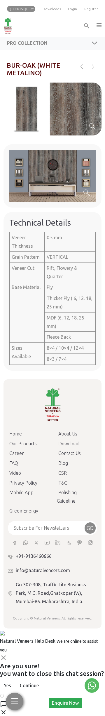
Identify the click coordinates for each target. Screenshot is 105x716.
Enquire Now (65, 703)
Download (68, 443)
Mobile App (21, 492)
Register (91, 9)
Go (90, 528)
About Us (67, 433)
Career (16, 453)
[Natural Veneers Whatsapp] (25, 542)
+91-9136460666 (34, 556)
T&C (62, 482)
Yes (7, 685)
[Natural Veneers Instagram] (90, 542)
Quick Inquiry (21, 9)
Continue (29, 685)
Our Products (23, 443)
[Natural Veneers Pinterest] (79, 542)
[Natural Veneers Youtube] (47, 542)
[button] (99, 26)
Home (15, 433)
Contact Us (69, 453)
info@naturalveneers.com (43, 570)
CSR (62, 473)
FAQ (13, 463)
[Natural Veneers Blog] (68, 542)
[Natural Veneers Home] (52, 403)
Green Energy (23, 510)
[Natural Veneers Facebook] (14, 542)
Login (72, 9)
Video (15, 473)
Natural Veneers (47, 618)
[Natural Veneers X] (36, 542)
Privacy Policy (23, 482)
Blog (63, 463)
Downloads (52, 9)
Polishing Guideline (67, 496)
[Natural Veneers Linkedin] (57, 542)
